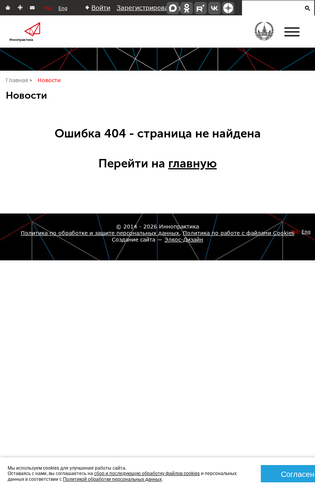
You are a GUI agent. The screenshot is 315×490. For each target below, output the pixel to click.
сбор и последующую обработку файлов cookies (147, 473)
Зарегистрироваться (149, 7)
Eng (62, 8)
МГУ (269, 36)
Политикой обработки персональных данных (112, 478)
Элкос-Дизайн (183, 239)
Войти (100, 7)
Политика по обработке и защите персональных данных (100, 233)
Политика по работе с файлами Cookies (238, 233)
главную (192, 163)
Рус (48, 8)
